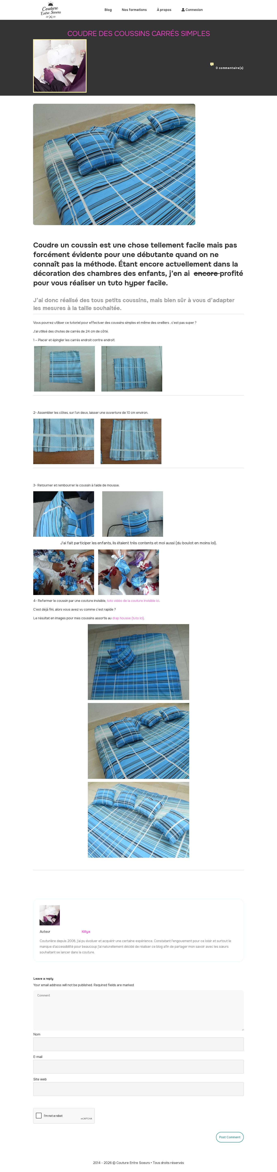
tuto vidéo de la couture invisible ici (133, 601)
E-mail (37, 1057)
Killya (86, 932)
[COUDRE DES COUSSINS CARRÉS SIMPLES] (114, 164)
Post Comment (229, 1137)
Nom (36, 1034)
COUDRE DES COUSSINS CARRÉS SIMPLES (138, 33)
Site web (40, 1079)
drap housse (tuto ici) (128, 618)
